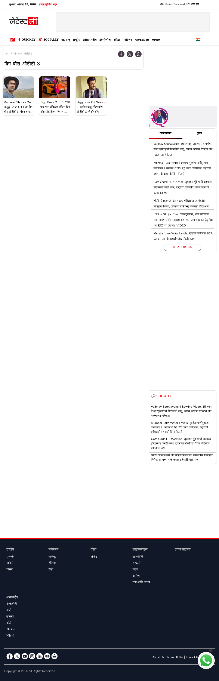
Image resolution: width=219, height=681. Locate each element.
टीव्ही (51, 570)
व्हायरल (156, 40)
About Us (158, 657)
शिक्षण (9, 570)
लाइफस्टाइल (142, 40)
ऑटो (8, 610)
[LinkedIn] (39, 656)
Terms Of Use (174, 657)
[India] (198, 40)
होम (6, 54)
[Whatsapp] (138, 54)
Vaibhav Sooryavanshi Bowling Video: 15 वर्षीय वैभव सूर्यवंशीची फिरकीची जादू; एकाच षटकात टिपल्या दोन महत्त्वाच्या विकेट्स (183, 150)
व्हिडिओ (10, 636)
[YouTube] (24, 656)
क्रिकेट (94, 557)
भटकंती (136, 563)
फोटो (8, 623)
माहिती (9, 563)
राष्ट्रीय (76, 40)
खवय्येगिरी (138, 557)
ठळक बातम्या (183, 550)
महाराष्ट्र (65, 40)
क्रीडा (117, 40)
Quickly (29, 40)
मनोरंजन (127, 40)
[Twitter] (130, 54)
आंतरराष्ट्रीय (90, 40)
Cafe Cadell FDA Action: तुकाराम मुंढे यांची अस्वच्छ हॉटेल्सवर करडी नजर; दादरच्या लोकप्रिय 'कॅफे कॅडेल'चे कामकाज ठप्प (183, 188)
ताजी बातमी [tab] (165, 134)
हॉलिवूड (52, 563)
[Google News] (47, 656)
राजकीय (10, 557)
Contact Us (192, 657)
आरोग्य (136, 576)
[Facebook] (121, 54)
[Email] (54, 656)
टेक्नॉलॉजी (105, 40)
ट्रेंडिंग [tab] (199, 134)
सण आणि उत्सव (141, 582)
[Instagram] (32, 656)
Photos (10, 630)
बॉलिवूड (52, 557)
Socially (51, 40)
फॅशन (135, 570)
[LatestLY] (23, 22)
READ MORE (182, 247)
